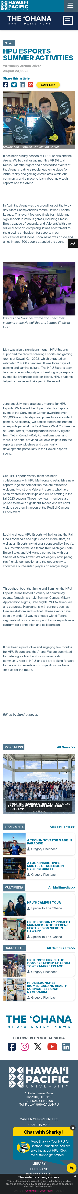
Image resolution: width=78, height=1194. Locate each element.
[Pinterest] (30, 85)
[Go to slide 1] (33, 811)
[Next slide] (70, 119)
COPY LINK (48, 84)
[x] (37, 1046)
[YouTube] (52, 1046)
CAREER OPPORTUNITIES (39, 1119)
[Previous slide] (8, 784)
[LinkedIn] (22, 85)
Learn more (46, 1190)
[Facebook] (5, 85)
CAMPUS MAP (39, 1125)
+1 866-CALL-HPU (45, 1104)
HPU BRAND (39, 1169)
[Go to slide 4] (41, 811)
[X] (14, 85)
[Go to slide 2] (36, 811)
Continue (30, 1190)
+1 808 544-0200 (40, 1101)
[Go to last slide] (8, 119)
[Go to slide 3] (39, 812)
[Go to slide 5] (44, 811)
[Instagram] (25, 1046)
